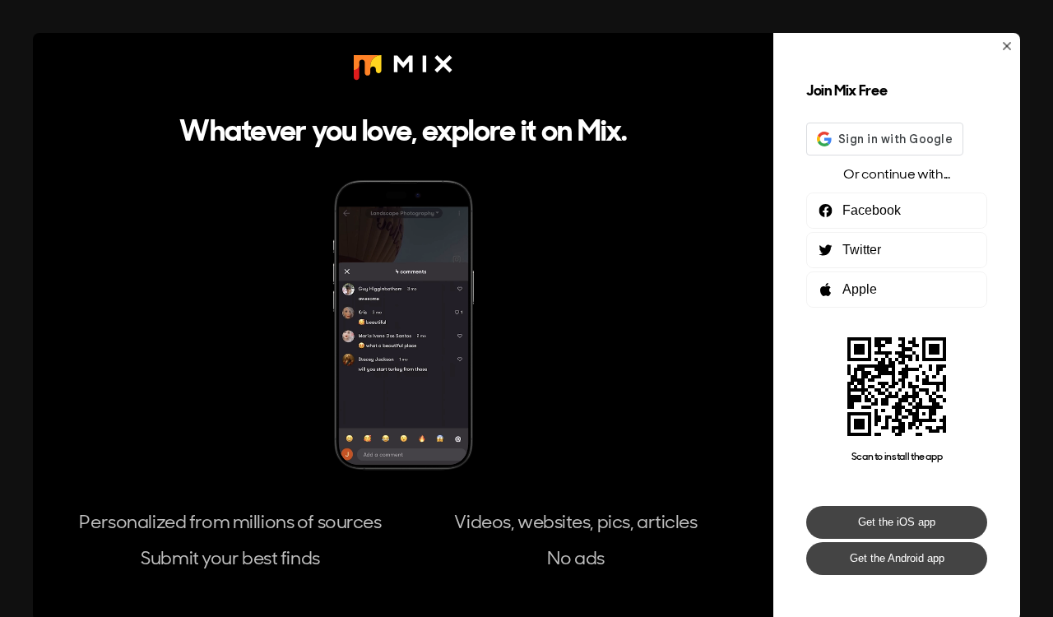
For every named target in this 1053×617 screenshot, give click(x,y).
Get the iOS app (896, 522)
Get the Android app (897, 558)
